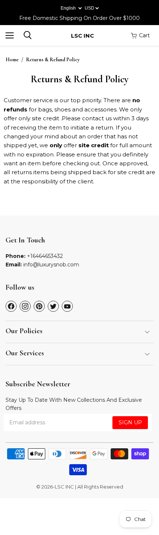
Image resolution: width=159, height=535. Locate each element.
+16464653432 (45, 256)
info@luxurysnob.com (51, 264)
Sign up (130, 422)
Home (12, 60)
